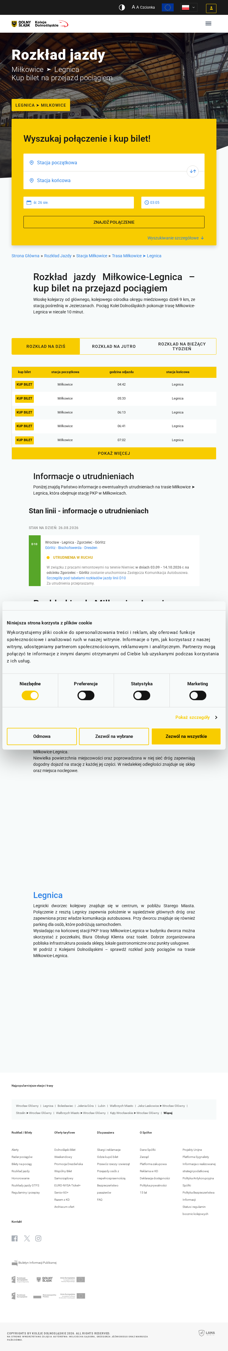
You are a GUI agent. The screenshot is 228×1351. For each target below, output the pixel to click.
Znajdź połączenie (114, 222)
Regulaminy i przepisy (26, 1192)
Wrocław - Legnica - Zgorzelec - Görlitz (75, 542)
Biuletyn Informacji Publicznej (37, 1262)
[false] (193, 171)
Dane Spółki (148, 1149)
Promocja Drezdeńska (68, 1164)
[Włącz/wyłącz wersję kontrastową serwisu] (122, 7)
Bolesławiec (65, 1105)
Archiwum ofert (64, 1206)
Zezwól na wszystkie (186, 736)
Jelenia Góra (85, 1105)
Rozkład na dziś (45, 346)
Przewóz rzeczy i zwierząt (113, 1164)
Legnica (48, 895)
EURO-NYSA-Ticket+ (67, 1185)
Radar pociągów (22, 1157)
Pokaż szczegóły (192, 717)
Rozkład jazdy (21, 1171)
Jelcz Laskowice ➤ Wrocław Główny (161, 1105)
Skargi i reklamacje (109, 1149)
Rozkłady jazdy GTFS (25, 1185)
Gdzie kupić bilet (107, 1157)
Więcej (168, 1113)
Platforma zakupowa (153, 1164)
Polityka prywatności (153, 1185)
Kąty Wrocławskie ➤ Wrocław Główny (134, 1113)
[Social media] (15, 1238)
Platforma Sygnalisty (196, 1157)
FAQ (99, 1199)
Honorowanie (20, 1178)
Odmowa (41, 736)
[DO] (114, 180)
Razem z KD (62, 1199)
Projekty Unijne (192, 1149)
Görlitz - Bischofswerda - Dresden (71, 548)
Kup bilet (24, 384)
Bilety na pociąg (22, 1164)
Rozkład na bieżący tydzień (182, 346)
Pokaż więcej (114, 453)
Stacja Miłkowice (91, 255)
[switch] (85, 695)
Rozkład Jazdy (58, 255)
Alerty (15, 1149)
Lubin (101, 1105)
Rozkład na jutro (114, 346)
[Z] (114, 162)
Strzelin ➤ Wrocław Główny (34, 1113)
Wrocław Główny (27, 1105)
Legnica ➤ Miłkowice (40, 105)
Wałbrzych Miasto (121, 1105)
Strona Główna (25, 255)
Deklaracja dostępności (155, 1178)
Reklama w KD (149, 1171)
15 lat (143, 1192)
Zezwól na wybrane (114, 736)
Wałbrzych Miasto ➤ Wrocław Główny (81, 1113)
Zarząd (144, 1157)
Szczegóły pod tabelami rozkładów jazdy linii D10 (86, 578)
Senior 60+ (61, 1192)
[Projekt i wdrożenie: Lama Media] (206, 1337)
